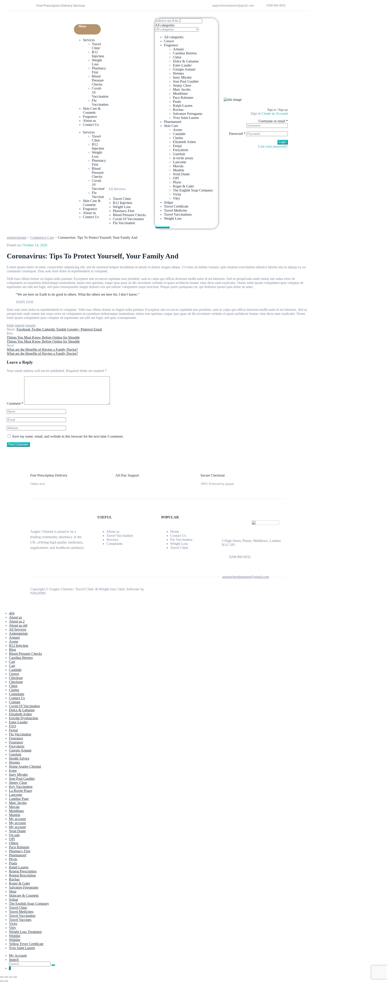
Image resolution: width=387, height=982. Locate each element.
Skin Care (171, 126)
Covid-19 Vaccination (24, 706)
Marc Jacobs (182, 89)
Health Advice (19, 758)
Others (13, 843)
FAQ (12, 726)
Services (89, 40)
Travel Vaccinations (178, 214)
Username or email (273, 121)
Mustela (178, 170)
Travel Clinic (96, 46)
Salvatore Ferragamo (187, 114)
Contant (14, 702)
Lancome (179, 162)
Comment (15, 403)
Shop (12, 891)
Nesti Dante (181, 174)
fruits (10, 325)
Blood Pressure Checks (98, 80)
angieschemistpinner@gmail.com (245, 577)
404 (11, 613)
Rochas (178, 110)
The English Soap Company (193, 190)
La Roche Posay (20, 791)
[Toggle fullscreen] (6, 977)
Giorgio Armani (184, 69)
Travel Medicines (21, 911)
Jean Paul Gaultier (186, 81)
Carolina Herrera (185, 53)
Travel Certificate (176, 206)
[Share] (11, 977)
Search (14, 959)
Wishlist (14, 936)
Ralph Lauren (182, 105)
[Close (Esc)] (15, 977)
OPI (176, 178)
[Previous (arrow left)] (2, 981)
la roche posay (183, 158)
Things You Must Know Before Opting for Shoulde (43, 337)
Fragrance (90, 116)
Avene (177, 130)
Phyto (177, 182)
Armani (178, 49)
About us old (18, 625)
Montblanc (180, 93)
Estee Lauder (182, 65)
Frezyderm (180, 150)
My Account (18, 955)
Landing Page (19, 799)
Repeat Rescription (22, 875)
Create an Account (275, 113)
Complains (16, 694)
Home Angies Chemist (25, 766)
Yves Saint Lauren (186, 118)
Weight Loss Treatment (25, 932)
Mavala (178, 166)
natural (19, 325)
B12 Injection (98, 54)
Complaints (114, 544)
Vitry (176, 198)
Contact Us (91, 125)
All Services (17, 629)
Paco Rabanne (183, 97)
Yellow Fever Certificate (26, 944)
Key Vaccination (20, 787)
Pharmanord (172, 122)
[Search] (53, 965)
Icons (13, 770)
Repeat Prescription (23, 871)
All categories (173, 37)
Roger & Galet (183, 186)
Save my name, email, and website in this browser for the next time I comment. (67, 436)
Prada (177, 101)
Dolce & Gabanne (186, 61)
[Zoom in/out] (2, 977)
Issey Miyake (182, 77)
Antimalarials (18, 633)
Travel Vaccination (119, 535)
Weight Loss (97, 62)
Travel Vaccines (20, 920)
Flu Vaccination (100, 102)
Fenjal (177, 146)
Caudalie (179, 134)
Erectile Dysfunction (23, 718)
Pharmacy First (19, 851)
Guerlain (179, 154)
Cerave (169, 41)
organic (30, 325)
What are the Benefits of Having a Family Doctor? (42, 349)
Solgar (168, 202)
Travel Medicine (175, 210)
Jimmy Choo (182, 85)
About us (89, 120)
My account (17, 819)
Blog (12, 649)
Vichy (177, 194)
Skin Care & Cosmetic (92, 110)
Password (237, 133)
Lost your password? (273, 146)
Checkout (16, 678)
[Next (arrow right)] (6, 981)
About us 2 (17, 621)
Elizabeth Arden (184, 142)
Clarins (178, 138)
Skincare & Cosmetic (24, 895)
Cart (12, 662)
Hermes (178, 73)
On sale (14, 835)
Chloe (177, 57)
